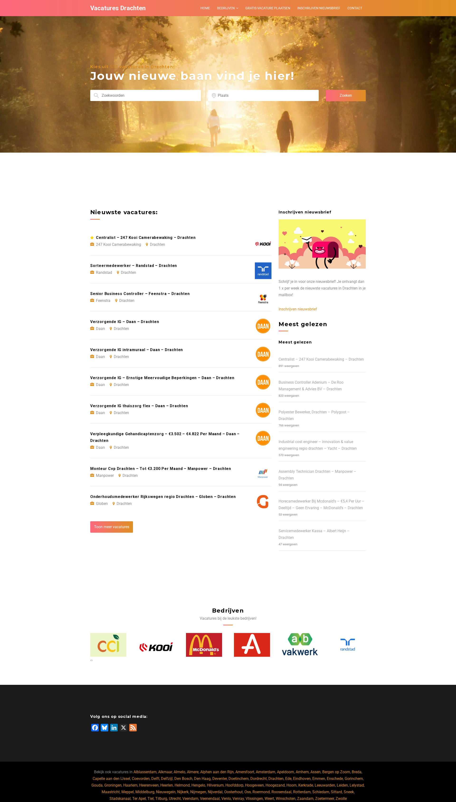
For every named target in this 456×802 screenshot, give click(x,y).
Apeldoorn (285, 772)
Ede (288, 778)
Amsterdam (265, 772)
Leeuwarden (325, 785)
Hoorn (291, 785)
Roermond (261, 792)
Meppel (127, 792)
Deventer (219, 778)
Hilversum (215, 785)
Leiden (342, 785)
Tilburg (161, 798)
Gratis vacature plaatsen (267, 8)
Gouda (97, 785)
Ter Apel (139, 798)
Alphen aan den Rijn (217, 772)
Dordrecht (258, 778)
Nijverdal (215, 792)
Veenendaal (210, 798)
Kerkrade (305, 785)
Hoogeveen (254, 785)
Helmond (182, 785)
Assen (315, 772)
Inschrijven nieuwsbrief (318, 8)
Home (205, 8)
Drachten (276, 778)
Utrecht (175, 798)
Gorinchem (354, 778)
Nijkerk (183, 792)
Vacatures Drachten (118, 8)
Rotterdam (302, 792)
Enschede (335, 778)
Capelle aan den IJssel (111, 778)
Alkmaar (165, 772)
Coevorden (141, 778)
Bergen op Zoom (336, 772)
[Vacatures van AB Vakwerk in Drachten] (252, 645)
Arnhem (302, 772)
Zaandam (305, 798)
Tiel (150, 798)
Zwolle (341, 798)
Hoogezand (275, 785)
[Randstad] (300, 645)
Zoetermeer (324, 798)
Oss (247, 792)
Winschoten (285, 798)
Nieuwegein (166, 792)
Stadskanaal (120, 798)
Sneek (349, 792)
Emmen (318, 778)
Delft (155, 778)
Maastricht (111, 792)
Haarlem (130, 785)
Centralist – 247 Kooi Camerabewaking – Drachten (321, 359)
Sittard (336, 792)
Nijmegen (198, 792)
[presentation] (90, 660)
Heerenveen (149, 785)
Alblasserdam (145, 772)
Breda (356, 772)
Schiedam (320, 792)
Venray (238, 798)
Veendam (190, 798)
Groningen (113, 785)
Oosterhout (233, 792)
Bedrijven (226, 8)
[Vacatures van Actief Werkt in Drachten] (348, 645)
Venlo (226, 798)
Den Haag (202, 778)
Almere (193, 772)
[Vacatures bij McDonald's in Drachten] (156, 645)
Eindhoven (302, 778)
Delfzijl (167, 778)
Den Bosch (183, 778)
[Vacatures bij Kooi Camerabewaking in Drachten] (108, 645)
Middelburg (144, 792)
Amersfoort (244, 772)
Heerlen (166, 785)
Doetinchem (238, 778)
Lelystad (357, 785)
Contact (354, 8)
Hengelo (198, 785)
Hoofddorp (234, 785)
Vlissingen (254, 798)
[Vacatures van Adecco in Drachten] (204, 645)
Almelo (179, 772)
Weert (269, 798)
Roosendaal (281, 792)
